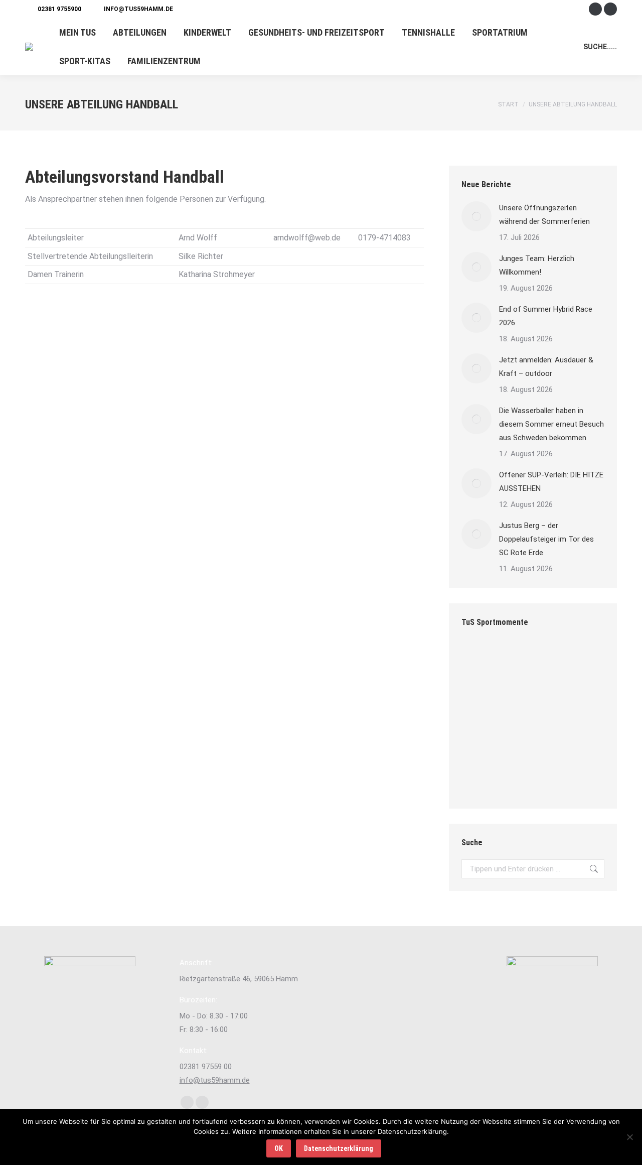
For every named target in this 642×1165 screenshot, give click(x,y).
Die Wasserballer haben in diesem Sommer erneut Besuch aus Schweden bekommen (551, 424)
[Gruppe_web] (480, 660)
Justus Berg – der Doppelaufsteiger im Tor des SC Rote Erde (546, 539)
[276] (558, 699)
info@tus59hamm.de (138, 9)
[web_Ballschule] (480, 776)
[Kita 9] (558, 660)
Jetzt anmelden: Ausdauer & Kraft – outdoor (546, 366)
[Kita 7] (558, 776)
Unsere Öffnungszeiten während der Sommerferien (544, 214)
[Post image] (476, 216)
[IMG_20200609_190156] (519, 738)
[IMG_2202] (519, 699)
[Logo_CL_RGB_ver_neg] (519, 776)
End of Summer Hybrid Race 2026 (545, 316)
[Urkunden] (558, 738)
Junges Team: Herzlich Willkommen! (536, 265)
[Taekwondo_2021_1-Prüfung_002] (480, 699)
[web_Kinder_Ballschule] (519, 660)
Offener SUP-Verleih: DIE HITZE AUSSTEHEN (551, 481)
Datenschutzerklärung (338, 1148)
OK (278, 1148)
